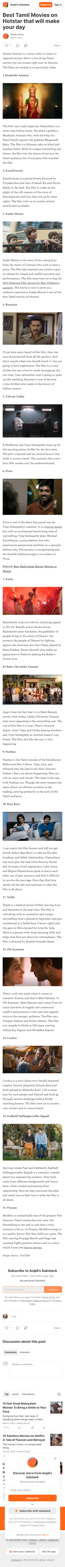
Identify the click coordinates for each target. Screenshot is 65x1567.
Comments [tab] (10, 1352)
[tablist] (17, 1352)
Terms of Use (48, 1297)
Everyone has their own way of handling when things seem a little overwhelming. (22, 1417)
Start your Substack (23, 1551)
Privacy (33, 1539)
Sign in (58, 4)
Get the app (49, 1551)
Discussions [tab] (28, 1394)
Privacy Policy (38, 1525)
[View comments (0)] (17, 45)
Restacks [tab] (25, 1352)
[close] (55, 1458)
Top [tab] (6, 1394)
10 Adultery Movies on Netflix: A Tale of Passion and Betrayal (24, 1438)
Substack (16, 1559)
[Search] (59, 1394)
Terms (42, 1539)
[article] (32, 1416)
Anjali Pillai (17, 34)
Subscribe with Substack (35, 1510)
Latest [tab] (15, 1394)
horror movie (54, 527)
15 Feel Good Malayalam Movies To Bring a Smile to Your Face (24, 1407)
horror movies (33, 1247)
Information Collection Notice (35, 1300)
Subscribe (45, 4)
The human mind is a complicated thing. (22, 1446)
